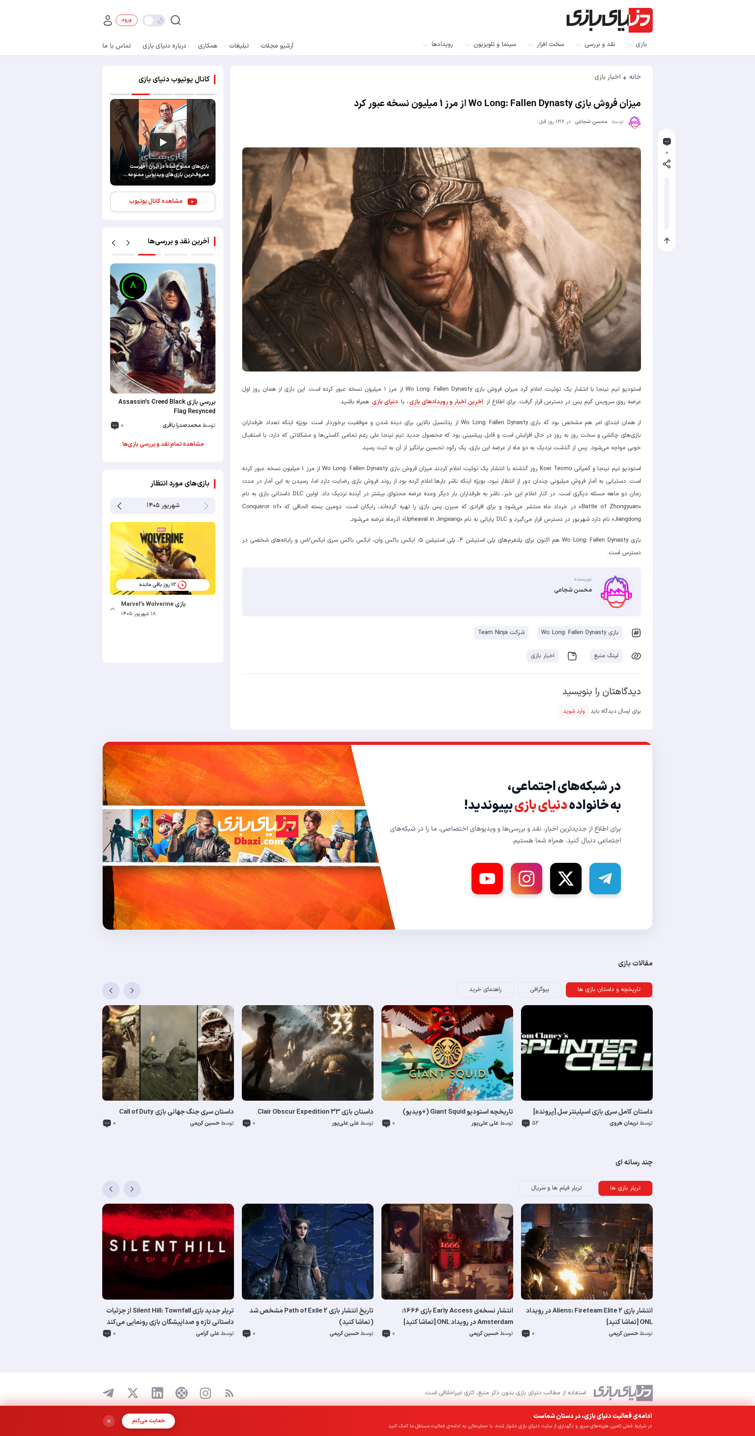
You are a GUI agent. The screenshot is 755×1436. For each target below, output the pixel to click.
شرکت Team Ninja (501, 632)
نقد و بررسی (600, 44)
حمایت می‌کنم (148, 1421)
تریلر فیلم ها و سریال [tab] (556, 1188)
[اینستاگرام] (205, 1393)
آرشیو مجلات (277, 46)
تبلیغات (239, 46)
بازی (641, 44)
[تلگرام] (108, 1393)
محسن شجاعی (591, 122)
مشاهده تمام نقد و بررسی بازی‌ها (163, 444)
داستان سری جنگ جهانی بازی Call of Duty (176, 1112)
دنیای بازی (384, 401)
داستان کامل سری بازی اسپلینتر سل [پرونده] (593, 1112)
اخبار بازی (608, 77)
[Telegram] (605, 878)
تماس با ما (116, 46)
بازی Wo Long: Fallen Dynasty (580, 632)
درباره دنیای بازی (164, 46)
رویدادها (442, 44)
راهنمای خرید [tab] (485, 989)
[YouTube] (487, 878)
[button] (113, 243)
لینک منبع (606, 655)
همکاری (207, 46)
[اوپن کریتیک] (181, 1393)
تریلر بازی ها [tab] (625, 1188)
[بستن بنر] (109, 1421)
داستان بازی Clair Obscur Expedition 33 (316, 1112)
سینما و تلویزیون (494, 44)
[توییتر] (133, 1393)
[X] (566, 878)
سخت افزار (550, 44)
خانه (635, 77)
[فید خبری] (229, 1393)
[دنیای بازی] (610, 20)
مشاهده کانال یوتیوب (155, 201)
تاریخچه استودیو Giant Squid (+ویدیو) (458, 1112)
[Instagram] (526, 878)
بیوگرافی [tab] (539, 989)
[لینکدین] (157, 1393)
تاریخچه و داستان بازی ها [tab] (609, 989)
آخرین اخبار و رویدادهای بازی (446, 401)
